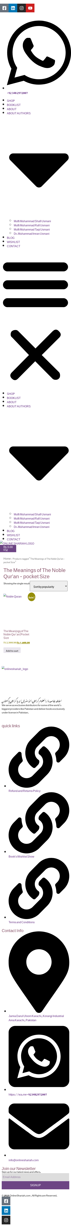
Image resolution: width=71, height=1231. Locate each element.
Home (7, 557)
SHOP (11, 100)
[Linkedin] (13, 8)
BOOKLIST (14, 104)
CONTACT (13, 245)
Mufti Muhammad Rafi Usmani (32, 224)
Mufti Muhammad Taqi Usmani (32, 228)
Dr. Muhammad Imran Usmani (31, 232)
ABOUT (12, 108)
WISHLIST (13, 241)
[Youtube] (30, 8)
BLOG (10, 237)
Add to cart (12, 650)
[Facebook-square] (4, 8)
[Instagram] (21, 8)
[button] (35, 319)
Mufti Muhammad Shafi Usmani (32, 220)
